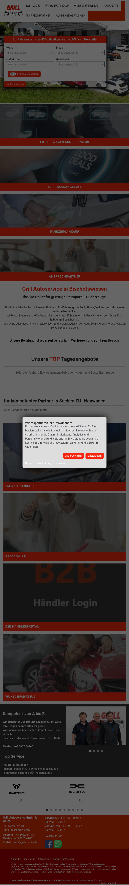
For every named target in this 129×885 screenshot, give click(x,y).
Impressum (60, 463)
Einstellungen (95, 455)
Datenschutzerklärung (38, 463)
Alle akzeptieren (73, 455)
